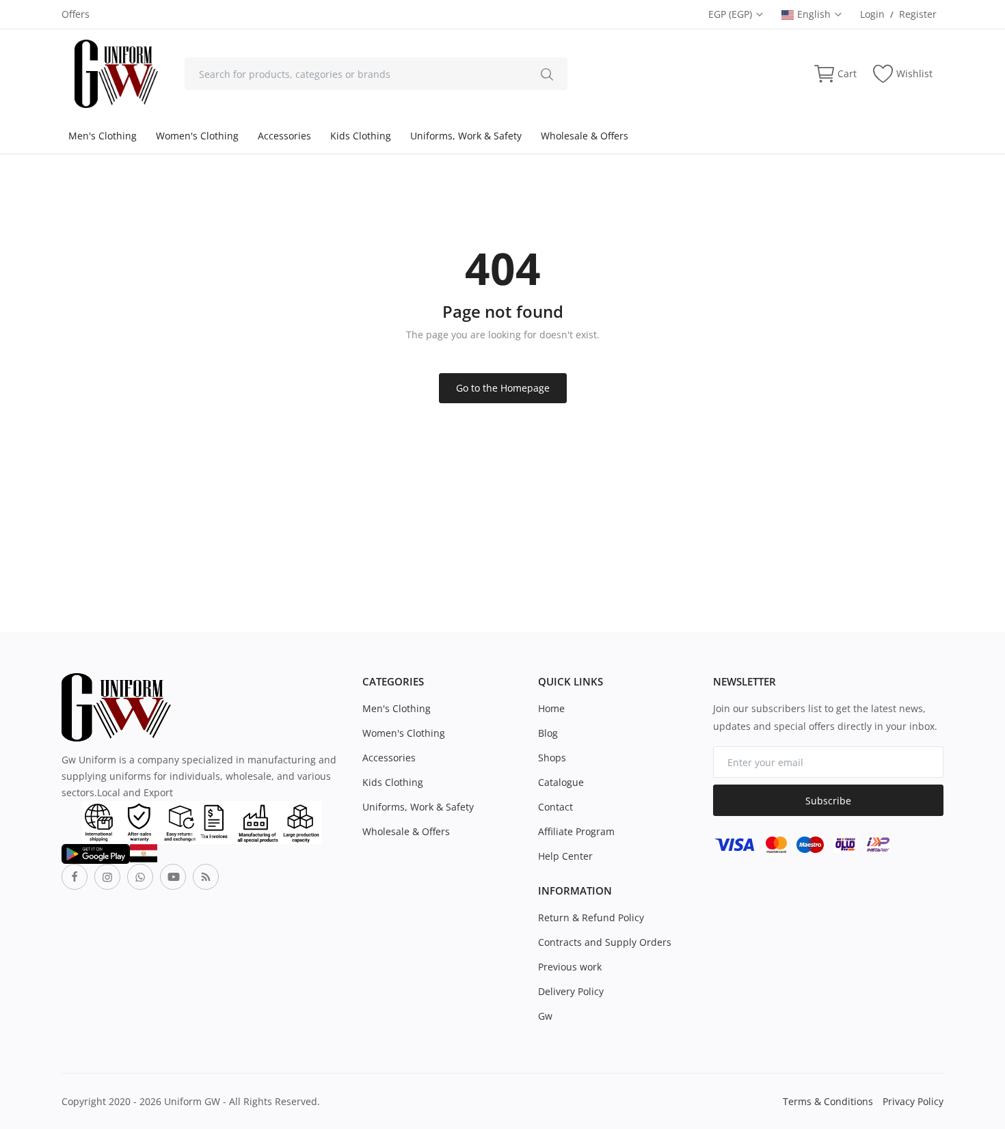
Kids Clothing (360, 135)
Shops (552, 757)
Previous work (570, 966)
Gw (545, 1015)
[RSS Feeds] (206, 877)
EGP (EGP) (731, 14)
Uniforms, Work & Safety (466, 135)
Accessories (284, 135)
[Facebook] (75, 877)
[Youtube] (173, 877)
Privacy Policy (913, 1101)
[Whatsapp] (140, 877)
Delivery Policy (571, 991)
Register (918, 14)
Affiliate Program (576, 831)
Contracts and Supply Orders (604, 942)
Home (551, 708)
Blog (548, 732)
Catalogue (561, 782)
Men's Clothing (102, 135)
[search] (547, 74)
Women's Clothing (197, 135)
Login (872, 14)
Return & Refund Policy (591, 917)
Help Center (565, 855)
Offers (76, 14)
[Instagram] (107, 877)
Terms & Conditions (828, 1101)
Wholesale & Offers (584, 135)
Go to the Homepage (503, 387)
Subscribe (828, 800)
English (815, 14)
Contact (555, 806)
